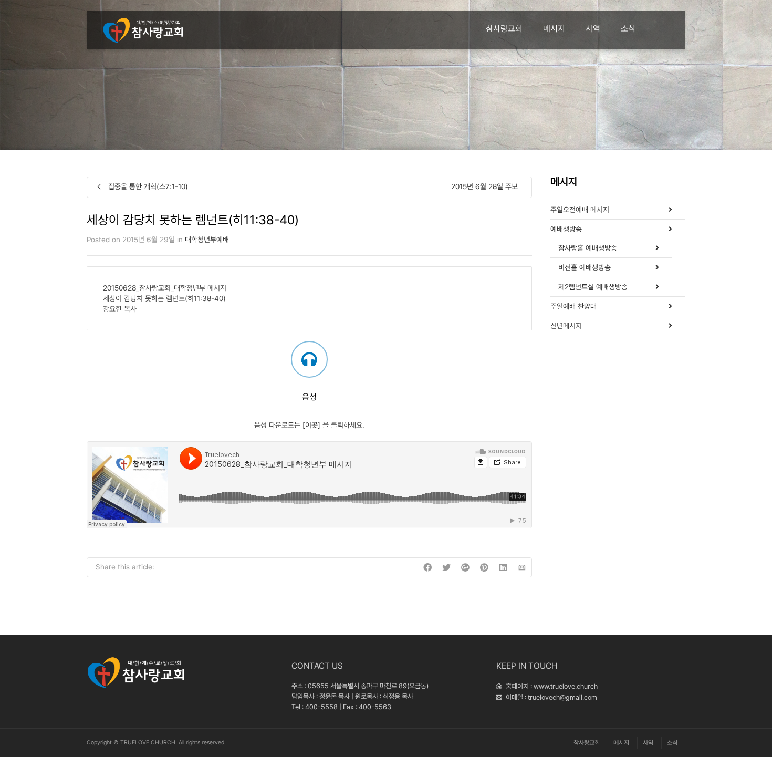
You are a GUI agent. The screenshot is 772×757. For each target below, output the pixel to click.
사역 (593, 29)
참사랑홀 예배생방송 (587, 248)
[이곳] (312, 425)
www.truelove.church (566, 686)
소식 (628, 29)
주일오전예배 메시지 (579, 209)
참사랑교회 (504, 29)
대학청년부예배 (207, 239)
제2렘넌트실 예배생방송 (593, 287)
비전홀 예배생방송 (584, 267)
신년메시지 (566, 326)
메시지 (554, 29)
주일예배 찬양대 (573, 306)
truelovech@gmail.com (562, 697)
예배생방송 (566, 229)
